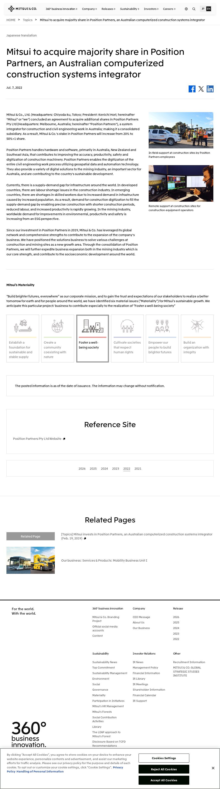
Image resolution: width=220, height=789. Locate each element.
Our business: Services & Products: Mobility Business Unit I (104, 560)
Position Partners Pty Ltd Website (37, 438)
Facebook (192, 88)
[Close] (213, 768)
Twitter (201, 88)
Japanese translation (21, 35)
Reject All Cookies (164, 769)
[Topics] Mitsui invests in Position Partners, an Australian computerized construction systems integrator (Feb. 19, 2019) (136, 536)
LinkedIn (210, 88)
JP (203, 8)
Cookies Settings (164, 758)
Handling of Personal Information (40, 771)
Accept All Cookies (164, 780)
